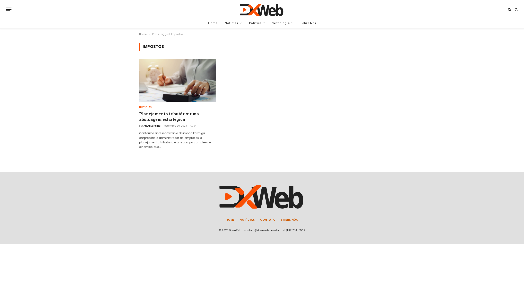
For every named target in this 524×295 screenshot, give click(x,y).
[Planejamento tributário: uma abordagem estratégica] (177, 80)
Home (212, 23)
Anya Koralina (151, 125)
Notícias (231, 23)
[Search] (509, 9)
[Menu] (8, 9)
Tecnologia (281, 23)
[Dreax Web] (262, 9)
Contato (268, 220)
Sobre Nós (308, 23)
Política (255, 23)
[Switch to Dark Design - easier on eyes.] (516, 9)
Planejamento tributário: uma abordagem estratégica (169, 116)
